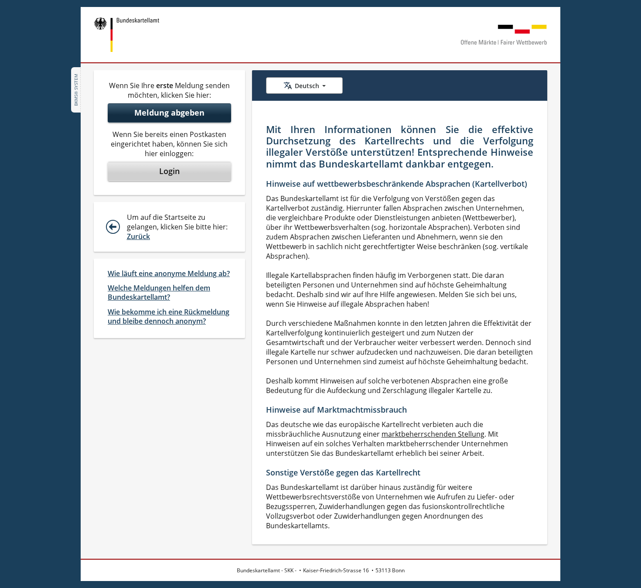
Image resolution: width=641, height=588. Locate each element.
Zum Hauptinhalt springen (54, 12)
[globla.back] (116, 227)
